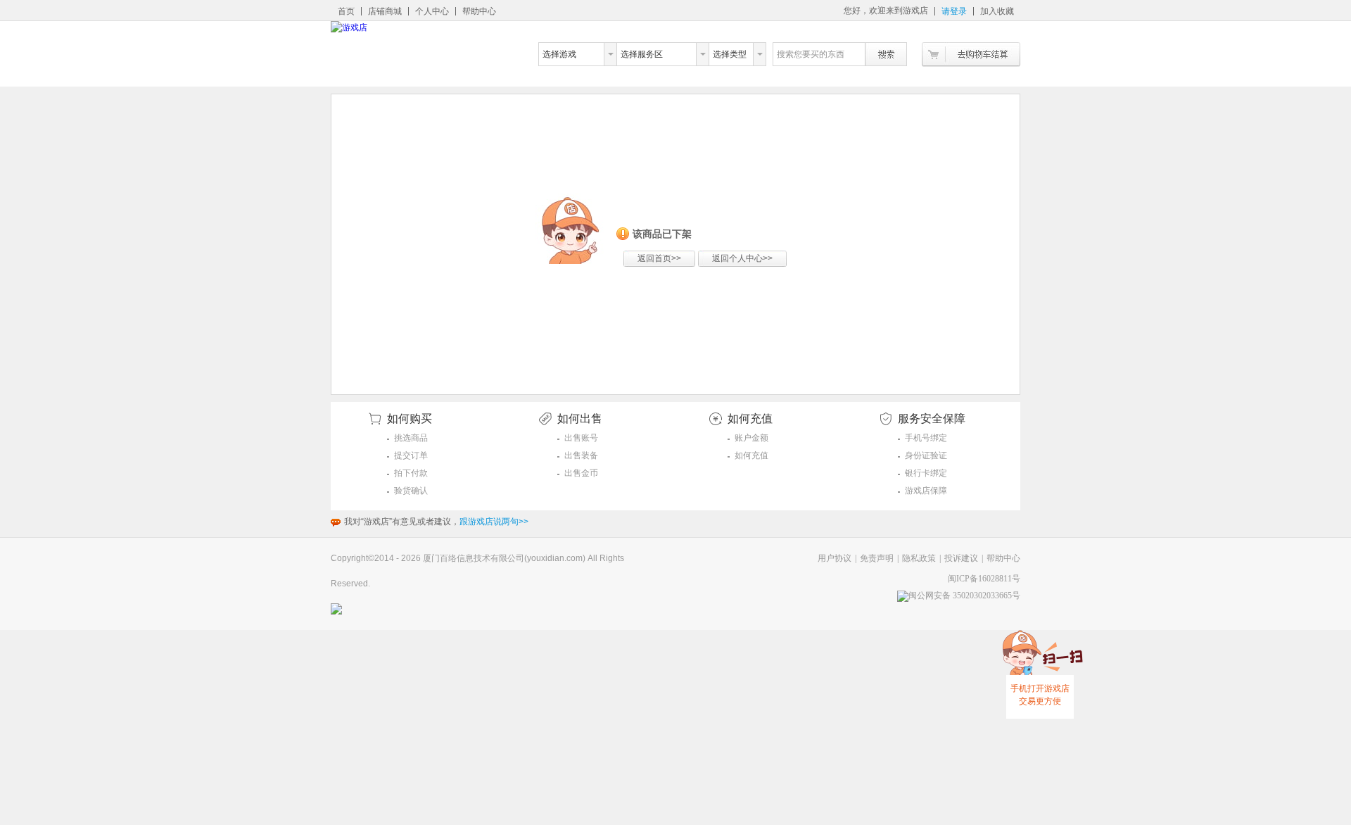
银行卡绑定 (926, 473)
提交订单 (411, 455)
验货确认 (411, 491)
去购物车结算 (971, 54)
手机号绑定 (926, 438)
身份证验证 (926, 455)
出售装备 (581, 455)
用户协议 (834, 558)
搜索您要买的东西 (810, 54)
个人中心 (432, 11)
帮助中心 (479, 11)
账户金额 (751, 438)
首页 (346, 11)
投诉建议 (961, 558)
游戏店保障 (926, 491)
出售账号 (581, 438)
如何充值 (751, 455)
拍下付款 (411, 473)
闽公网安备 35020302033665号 (964, 595)
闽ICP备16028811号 (984, 579)
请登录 (954, 11)
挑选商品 (411, 438)
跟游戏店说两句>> (493, 522)
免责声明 (877, 558)
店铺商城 (385, 11)
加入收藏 (997, 11)
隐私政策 (919, 558)
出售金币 (581, 473)
